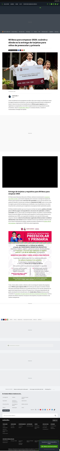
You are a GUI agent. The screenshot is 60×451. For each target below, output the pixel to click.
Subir (54, 420)
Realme (35, 31)
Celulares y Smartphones (15, 401)
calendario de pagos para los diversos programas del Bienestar (31, 293)
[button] (15, 95)
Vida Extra (12, 427)
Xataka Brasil (5, 442)
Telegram (45, 409)
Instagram (53, 4)
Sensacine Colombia (21, 444)
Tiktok (57, 4)
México (40, 319)
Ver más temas (6, 410)
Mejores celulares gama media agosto (21, 389)
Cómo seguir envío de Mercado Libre (36, 389)
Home (16, 4)
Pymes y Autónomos (53, 428)
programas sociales (28, 319)
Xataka (4, 425)
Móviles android (25, 404)
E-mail (24, 50)
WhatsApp (28, 31)
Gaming (12, 4)
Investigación (5, 397)
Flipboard (22, 50)
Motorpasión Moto (37, 428)
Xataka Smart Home (5, 431)
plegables (51, 31)
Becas (35, 319)
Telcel (23, 407)
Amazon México (14, 31)
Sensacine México (21, 441)
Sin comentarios (13, 50)
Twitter (49, 4)
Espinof (20, 427)
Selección (6, 4)
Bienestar (20, 319)
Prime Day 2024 (6, 404)
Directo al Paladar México (30, 441)
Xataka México (5, 440)
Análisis (13, 397)
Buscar (55, 416)
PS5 (39, 31)
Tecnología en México (15, 405)
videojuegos (14, 407)
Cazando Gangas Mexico (25, 398)
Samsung (56, 31)
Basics (15, 319)
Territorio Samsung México (30, 4)
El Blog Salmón (53, 425)
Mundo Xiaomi (5, 433)
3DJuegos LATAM (14, 440)
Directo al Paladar (30, 425)
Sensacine (21, 425)
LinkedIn (52, 409)
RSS (47, 409)
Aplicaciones (24, 400)
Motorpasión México (37, 441)
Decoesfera (45, 427)
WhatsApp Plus (48, 389)
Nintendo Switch (45, 31)
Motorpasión (37, 425)
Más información (39, 449)
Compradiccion (45, 429)
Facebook (47, 4)
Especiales (5, 400)
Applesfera (5, 429)
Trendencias (45, 425)
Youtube (51, 4)
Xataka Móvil (5, 427)
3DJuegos (12, 425)
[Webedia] (57, 1)
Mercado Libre (21, 31)
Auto (20, 4)
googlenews (55, 4)
